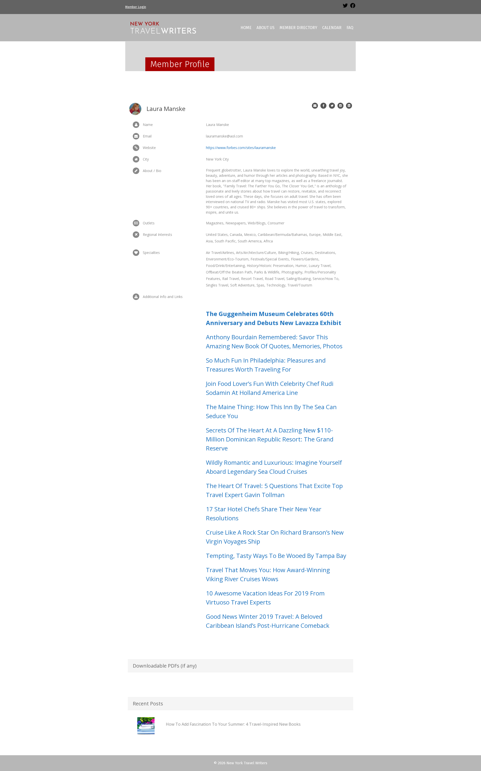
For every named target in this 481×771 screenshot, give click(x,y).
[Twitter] (345, 7)
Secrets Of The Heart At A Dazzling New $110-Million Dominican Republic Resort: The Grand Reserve (269, 439)
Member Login (135, 7)
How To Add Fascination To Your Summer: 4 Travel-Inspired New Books (233, 724)
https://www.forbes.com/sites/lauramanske (241, 147)
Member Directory (298, 27)
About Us (266, 27)
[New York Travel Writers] (162, 27)
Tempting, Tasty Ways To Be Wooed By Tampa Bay (276, 555)
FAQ (349, 27)
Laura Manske (166, 108)
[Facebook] (353, 7)
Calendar (331, 27)
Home (246, 27)
